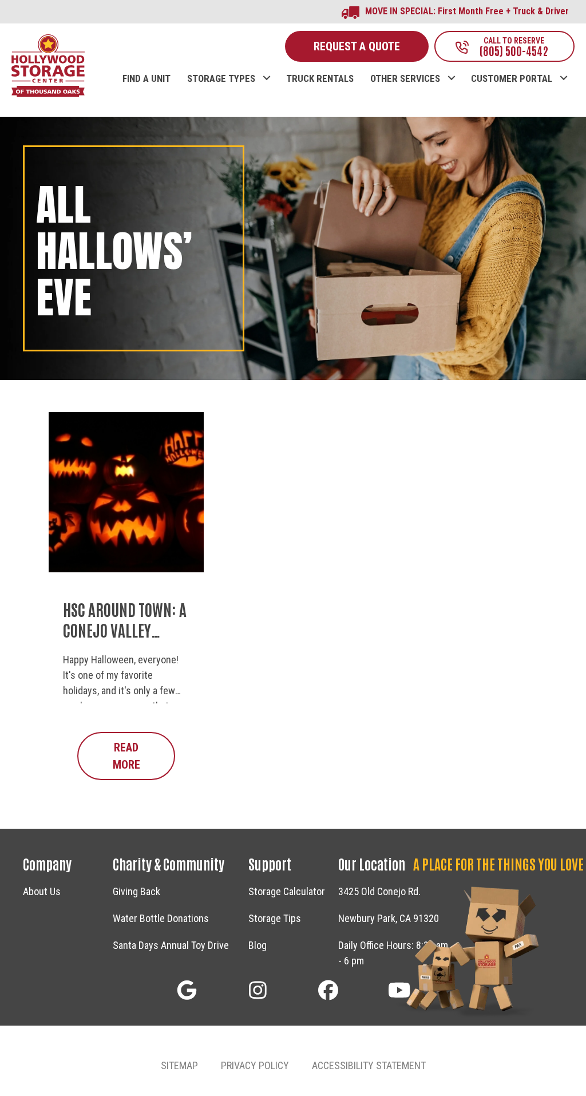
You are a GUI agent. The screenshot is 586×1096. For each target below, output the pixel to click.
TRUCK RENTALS (320, 78)
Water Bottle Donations (161, 918)
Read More (144, 756)
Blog (257, 945)
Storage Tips (274, 918)
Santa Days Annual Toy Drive (171, 945)
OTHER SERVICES (405, 78)
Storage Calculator (286, 891)
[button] (266, 66)
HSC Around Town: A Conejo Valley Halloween (125, 630)
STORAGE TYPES (221, 78)
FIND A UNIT (146, 78)
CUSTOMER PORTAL (511, 78)
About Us (42, 891)
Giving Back (136, 891)
